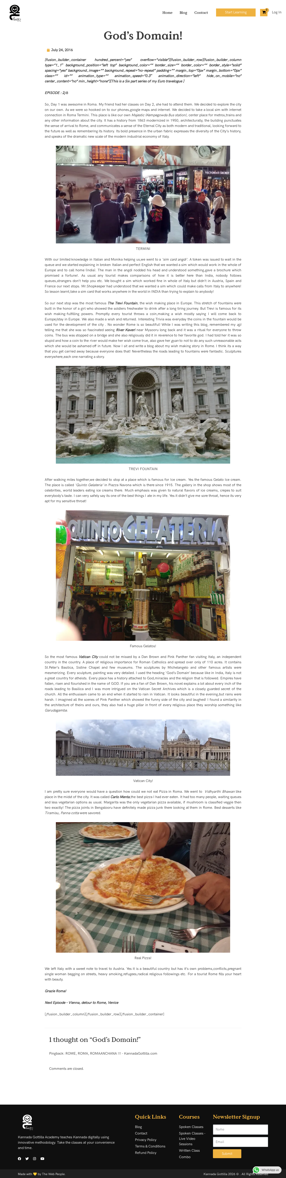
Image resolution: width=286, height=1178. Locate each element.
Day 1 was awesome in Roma (74, 104)
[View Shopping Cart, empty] (263, 12)
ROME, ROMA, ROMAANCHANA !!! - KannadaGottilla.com (111, 1053)
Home (167, 12)
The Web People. (53, 1174)
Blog (183, 12)
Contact (201, 12)
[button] (236, 12)
